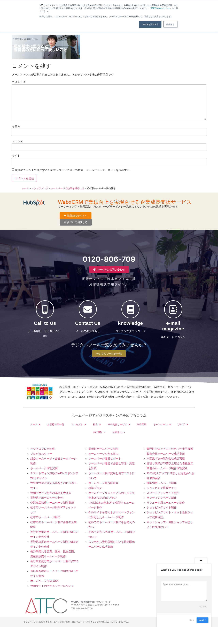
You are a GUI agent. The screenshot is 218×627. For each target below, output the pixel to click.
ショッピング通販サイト (162, 487)
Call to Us (45, 323)
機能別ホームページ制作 (162, 483)
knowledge (130, 323)
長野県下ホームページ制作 (46, 497)
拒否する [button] (170, 24)
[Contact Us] (88, 309)
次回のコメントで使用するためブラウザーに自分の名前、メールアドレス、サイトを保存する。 (73, 170)
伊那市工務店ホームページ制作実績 (52, 502)
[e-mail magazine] (173, 309)
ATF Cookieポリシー (160, 8)
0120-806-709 (109, 259)
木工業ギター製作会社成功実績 (166, 458)
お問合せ (117, 432)
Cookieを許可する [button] (150, 24)
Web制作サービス (117, 424)
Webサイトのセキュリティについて (52, 585)
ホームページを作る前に (103, 453)
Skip (191, 620)
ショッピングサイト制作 (162, 507)
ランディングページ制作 (162, 497)
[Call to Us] (45, 309)
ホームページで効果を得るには (67, 188)
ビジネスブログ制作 (42, 448)
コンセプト (77, 424)
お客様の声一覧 (55, 424)
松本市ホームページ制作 (45, 517)
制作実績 (141, 424)
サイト (16, 155)
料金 (95, 424)
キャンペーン (160, 424)
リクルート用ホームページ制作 (166, 502)
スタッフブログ (40, 188)
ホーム (25, 188)
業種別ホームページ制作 (103, 448)
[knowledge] (130, 309)
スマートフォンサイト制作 (163, 492)
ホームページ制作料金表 (103, 483)
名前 (16, 126)
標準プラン (95, 487)
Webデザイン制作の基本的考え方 (50, 492)
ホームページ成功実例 (44, 468)
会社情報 (97, 432)
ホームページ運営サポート (104, 458)
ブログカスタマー (41, 453)
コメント (18, 82)
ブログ (181, 424)
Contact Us (87, 323)
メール (17, 141)
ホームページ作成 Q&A (44, 580)
